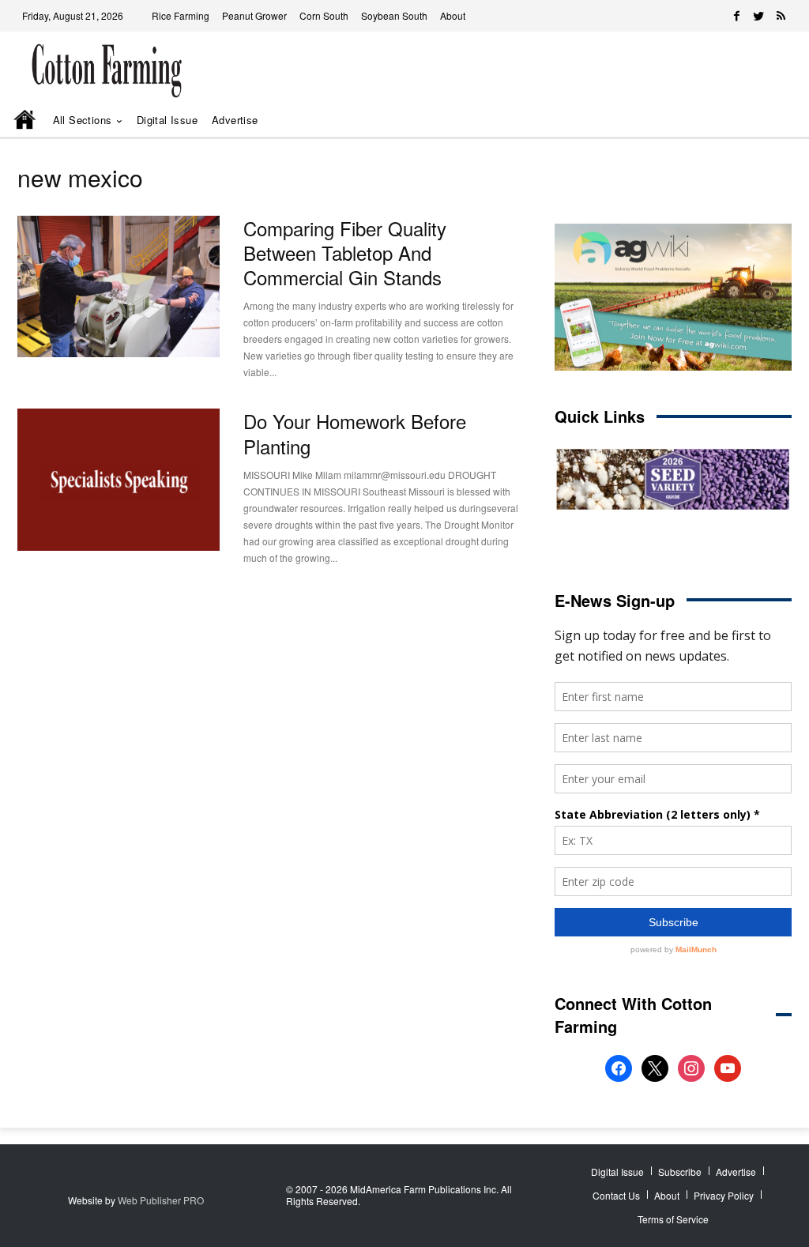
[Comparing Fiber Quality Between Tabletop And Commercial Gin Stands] (118, 286)
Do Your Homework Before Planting (354, 433)
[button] (760, 120)
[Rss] (780, 16)
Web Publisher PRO (161, 1200)
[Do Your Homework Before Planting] (118, 479)
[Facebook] (736, 16)
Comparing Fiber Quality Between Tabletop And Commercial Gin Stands (344, 252)
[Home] (26, 121)
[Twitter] (758, 16)
